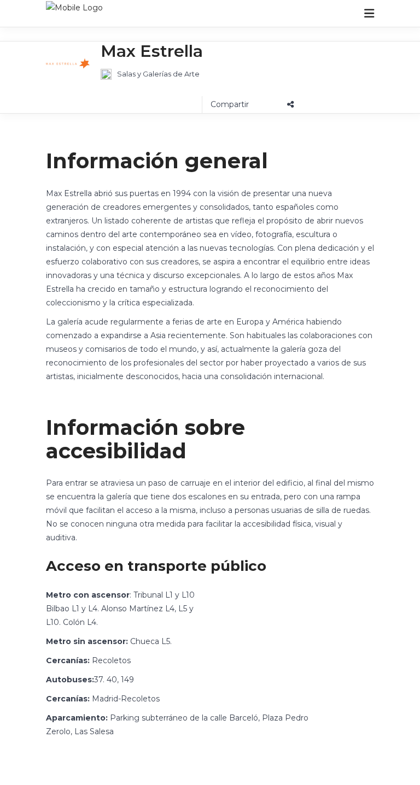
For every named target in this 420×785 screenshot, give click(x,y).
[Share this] (252, 104)
